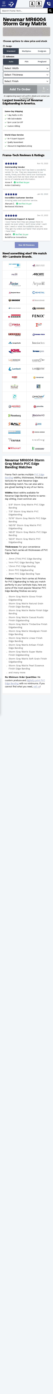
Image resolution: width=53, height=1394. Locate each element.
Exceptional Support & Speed (19, 219)
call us (36, 686)
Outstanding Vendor (15, 167)
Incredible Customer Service (19, 197)
